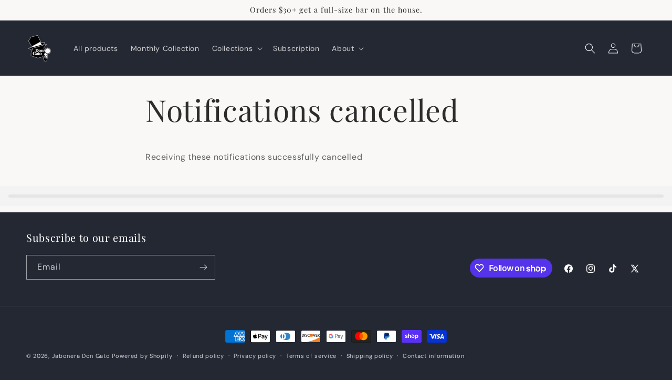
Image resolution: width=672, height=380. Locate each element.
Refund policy (203, 356)
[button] (236, 48)
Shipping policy (369, 356)
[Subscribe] (203, 267)
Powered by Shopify (142, 356)
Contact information (433, 356)
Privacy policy (255, 356)
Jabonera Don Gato (82, 356)
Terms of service (311, 356)
